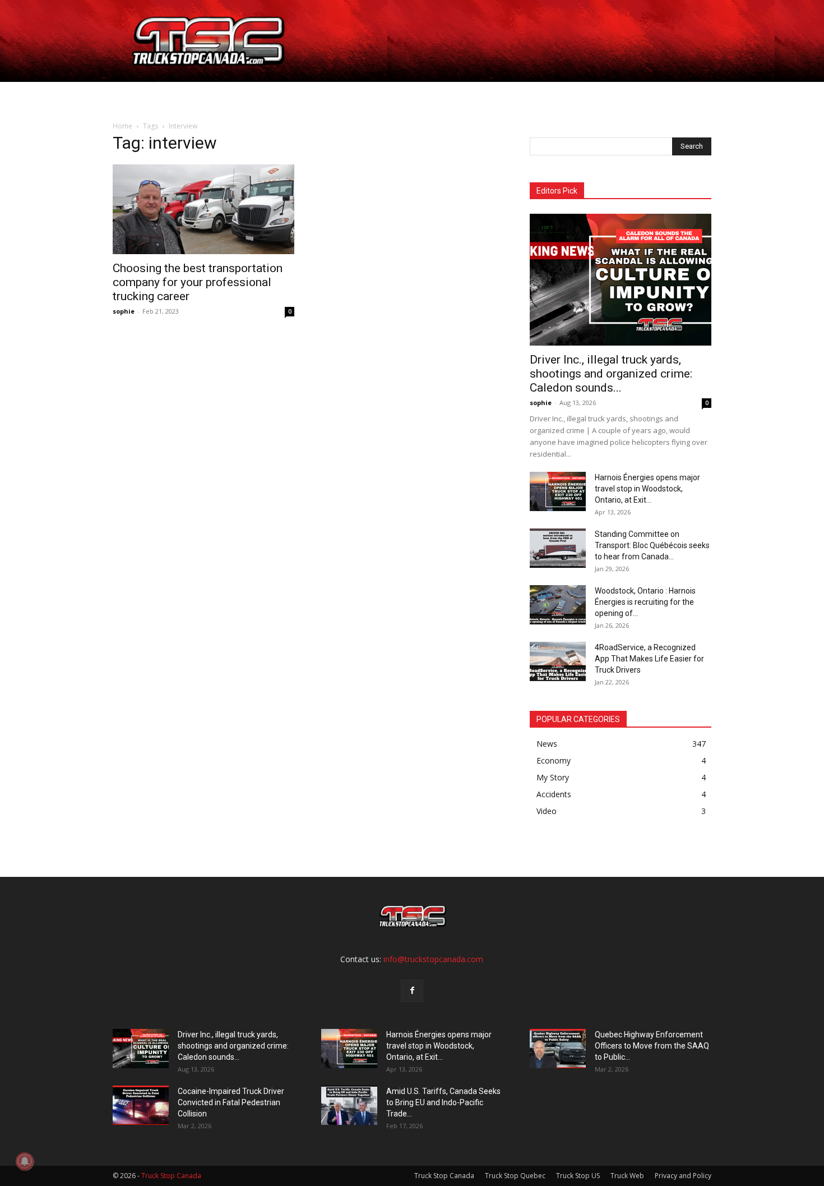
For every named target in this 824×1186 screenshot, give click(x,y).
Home (144, 95)
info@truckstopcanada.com (433, 959)
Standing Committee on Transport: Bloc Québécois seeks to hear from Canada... (652, 545)
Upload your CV (240, 95)
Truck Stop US (578, 1175)
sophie (124, 311)
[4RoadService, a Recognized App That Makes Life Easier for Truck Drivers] (558, 661)
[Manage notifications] (25, 1161)
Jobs (181, 95)
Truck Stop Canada (444, 1175)
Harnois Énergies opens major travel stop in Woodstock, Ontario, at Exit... (647, 488)
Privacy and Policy (683, 1175)
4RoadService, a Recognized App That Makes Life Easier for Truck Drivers (649, 658)
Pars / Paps (314, 95)
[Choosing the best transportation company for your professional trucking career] (203, 209)
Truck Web (627, 1175)
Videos (425, 95)
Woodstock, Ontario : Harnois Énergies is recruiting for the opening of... (645, 602)
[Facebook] (412, 991)
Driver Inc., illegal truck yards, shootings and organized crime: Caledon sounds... (611, 373)
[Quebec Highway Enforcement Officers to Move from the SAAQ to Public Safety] (558, 1048)
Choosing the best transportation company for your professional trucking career (198, 282)
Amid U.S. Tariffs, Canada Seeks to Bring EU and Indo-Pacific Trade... (443, 1102)
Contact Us (481, 95)
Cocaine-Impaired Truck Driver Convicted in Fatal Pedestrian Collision (231, 1102)
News (374, 95)
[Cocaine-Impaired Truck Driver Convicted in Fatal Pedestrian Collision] (141, 1105)
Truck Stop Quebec (515, 1175)
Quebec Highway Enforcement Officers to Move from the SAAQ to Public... (652, 1045)
